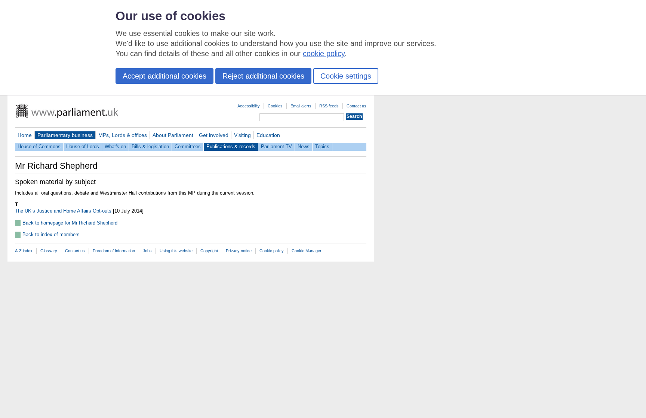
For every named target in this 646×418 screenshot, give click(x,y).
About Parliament (173, 135)
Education (268, 135)
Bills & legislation (150, 146)
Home (25, 135)
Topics (322, 146)
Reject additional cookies (263, 76)
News (304, 146)
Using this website (176, 250)
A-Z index (24, 250)
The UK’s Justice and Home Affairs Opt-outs (63, 211)
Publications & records (230, 146)
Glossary (48, 250)
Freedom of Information (114, 250)
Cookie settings (345, 76)
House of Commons (39, 146)
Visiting (242, 135)
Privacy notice (239, 250)
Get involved (213, 135)
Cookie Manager (307, 250)
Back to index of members (51, 234)
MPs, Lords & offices (122, 135)
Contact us (356, 106)
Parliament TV (276, 146)
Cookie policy (271, 250)
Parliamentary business (65, 135)
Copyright (209, 250)
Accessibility (248, 106)
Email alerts (300, 106)
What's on (115, 146)
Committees (188, 146)
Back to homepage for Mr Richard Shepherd (69, 223)
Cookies (275, 106)
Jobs (147, 250)
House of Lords (82, 146)
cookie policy (324, 53)
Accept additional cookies (164, 76)
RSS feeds (329, 106)
